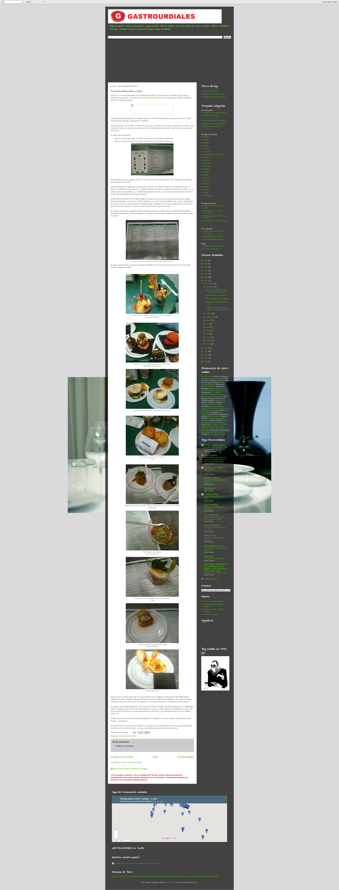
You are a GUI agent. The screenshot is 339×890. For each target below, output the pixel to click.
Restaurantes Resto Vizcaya (214, 124)
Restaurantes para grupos (213, 236)
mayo (208, 330)
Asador (206, 140)
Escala (222, 400)
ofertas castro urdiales (190, 876)
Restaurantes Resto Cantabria (214, 121)
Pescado (206, 178)
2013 (206, 281)
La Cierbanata (215, 406)
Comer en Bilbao (211, 505)
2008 (206, 362)
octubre (209, 314)
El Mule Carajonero (212, 525)
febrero (209, 341)
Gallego (206, 157)
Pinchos (206, 181)
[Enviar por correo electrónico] (138, 732)
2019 (206, 260)
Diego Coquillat (210, 455)
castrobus (158, 876)
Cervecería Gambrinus (209, 394)
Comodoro (205, 396)
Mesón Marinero (215, 418)
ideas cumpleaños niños (121, 876)
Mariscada (207, 163)
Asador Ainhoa (215, 378)
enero (208, 344)
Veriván (212, 434)
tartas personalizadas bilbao (142, 876)
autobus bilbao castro (172, 876)
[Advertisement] (169, 61)
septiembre (210, 317)
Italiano (206, 160)
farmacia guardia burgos (209, 876)
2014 (206, 277)
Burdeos (212, 388)
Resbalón (221, 428)
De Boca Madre (216, 396)
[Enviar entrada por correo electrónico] (134, 732)
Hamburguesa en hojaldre (215, 295)
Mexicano (207, 166)
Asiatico (206, 143)
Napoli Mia (220, 422)
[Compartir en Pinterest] (149, 732)
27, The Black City (211, 515)
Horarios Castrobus (210, 614)
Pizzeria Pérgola (207, 426)
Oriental (206, 169)
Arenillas (205, 378)
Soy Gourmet (209, 488)
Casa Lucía (221, 390)
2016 (206, 271)
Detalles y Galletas (211, 478)
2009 (206, 358)
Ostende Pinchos (208, 422)
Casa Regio (211, 390)
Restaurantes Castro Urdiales (214, 113)
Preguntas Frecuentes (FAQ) (214, 97)
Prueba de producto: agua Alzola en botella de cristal (217, 308)
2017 (206, 267)
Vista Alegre (221, 434)
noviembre (210, 287)
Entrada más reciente (122, 757)
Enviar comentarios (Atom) (132, 762)
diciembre (210, 284)
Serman (205, 432)
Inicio (155, 757)
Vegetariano (207, 195)
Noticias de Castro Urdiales (213, 601)
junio (208, 327)
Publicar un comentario (124, 746)
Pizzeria (206, 184)
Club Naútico (216, 392)
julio (208, 324)
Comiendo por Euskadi (213, 468)
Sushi (205, 193)
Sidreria (206, 190)
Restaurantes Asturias (211, 126)
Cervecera (207, 152)
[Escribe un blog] (141, 732)
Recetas (206, 187)
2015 (206, 274)
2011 (206, 352)
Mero (224, 420)
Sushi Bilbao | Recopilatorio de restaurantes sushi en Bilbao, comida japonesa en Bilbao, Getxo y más (215, 567)
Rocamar (205, 430)
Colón (222, 394)
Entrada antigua (185, 757)
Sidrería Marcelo (214, 416)
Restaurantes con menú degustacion (212, 212)
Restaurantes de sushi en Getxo (215, 573)
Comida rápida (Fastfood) (213, 154)
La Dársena (213, 404)
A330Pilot (171, 882)
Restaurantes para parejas (213, 239)
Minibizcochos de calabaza (214, 558)
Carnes (206, 149)
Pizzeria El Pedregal (219, 424)
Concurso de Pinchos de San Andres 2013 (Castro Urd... (217, 291)
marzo (208, 337)
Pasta (205, 175)
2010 (206, 355)
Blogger (195, 882)
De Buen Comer (210, 536)
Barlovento (205, 386)
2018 (206, 264)
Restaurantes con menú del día (215, 221)
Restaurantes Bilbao (211, 116)
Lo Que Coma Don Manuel (215, 445)
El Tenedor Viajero (211, 494)
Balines (206, 146)
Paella (205, 172)
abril (208, 334)
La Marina (222, 408)
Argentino (207, 137)
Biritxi (213, 386)
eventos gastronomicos (128, 736)
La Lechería (212, 408)
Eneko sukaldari (210, 579)
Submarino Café (216, 432)
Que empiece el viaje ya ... (215, 546)
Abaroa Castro (206, 376)
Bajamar (211, 384)
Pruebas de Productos (211, 249)
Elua (216, 400)
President (213, 428)
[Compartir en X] (143, 732)
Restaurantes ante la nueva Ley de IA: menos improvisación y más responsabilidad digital (215, 460)
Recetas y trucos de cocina (213, 246)
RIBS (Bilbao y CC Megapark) (217, 299)
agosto (209, 320)
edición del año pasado (152, 98)
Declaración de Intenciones (213, 94)
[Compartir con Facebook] (146, 732)
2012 (206, 348)
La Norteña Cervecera (215, 409)
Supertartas (208, 556)
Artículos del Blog (210, 91)
